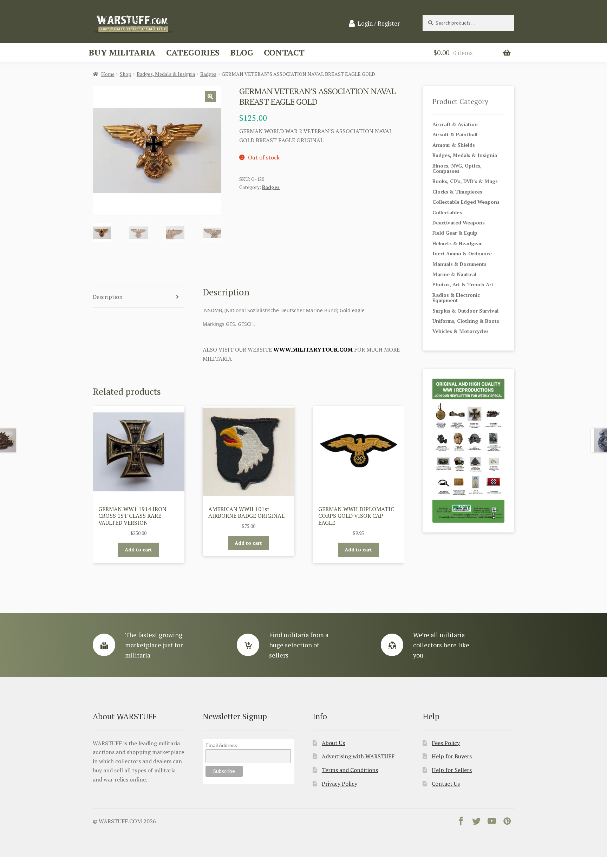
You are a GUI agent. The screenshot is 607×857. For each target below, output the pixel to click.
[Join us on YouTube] (492, 822)
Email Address (221, 745)
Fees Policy (446, 743)
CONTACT (284, 52)
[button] (210, 96)
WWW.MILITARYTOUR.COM (313, 349)
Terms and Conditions (350, 770)
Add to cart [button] (138, 549)
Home (108, 74)
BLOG (241, 52)
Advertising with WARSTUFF (358, 756)
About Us (333, 743)
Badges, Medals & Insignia (166, 74)
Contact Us (446, 783)
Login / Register (379, 23)
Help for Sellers (452, 770)
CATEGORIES (193, 52)
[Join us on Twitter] (476, 822)
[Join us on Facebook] (461, 822)
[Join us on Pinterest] (507, 822)
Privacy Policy (339, 783)
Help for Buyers (452, 756)
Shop (125, 74)
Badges (208, 74)
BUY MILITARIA (122, 52)
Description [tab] (108, 297)
